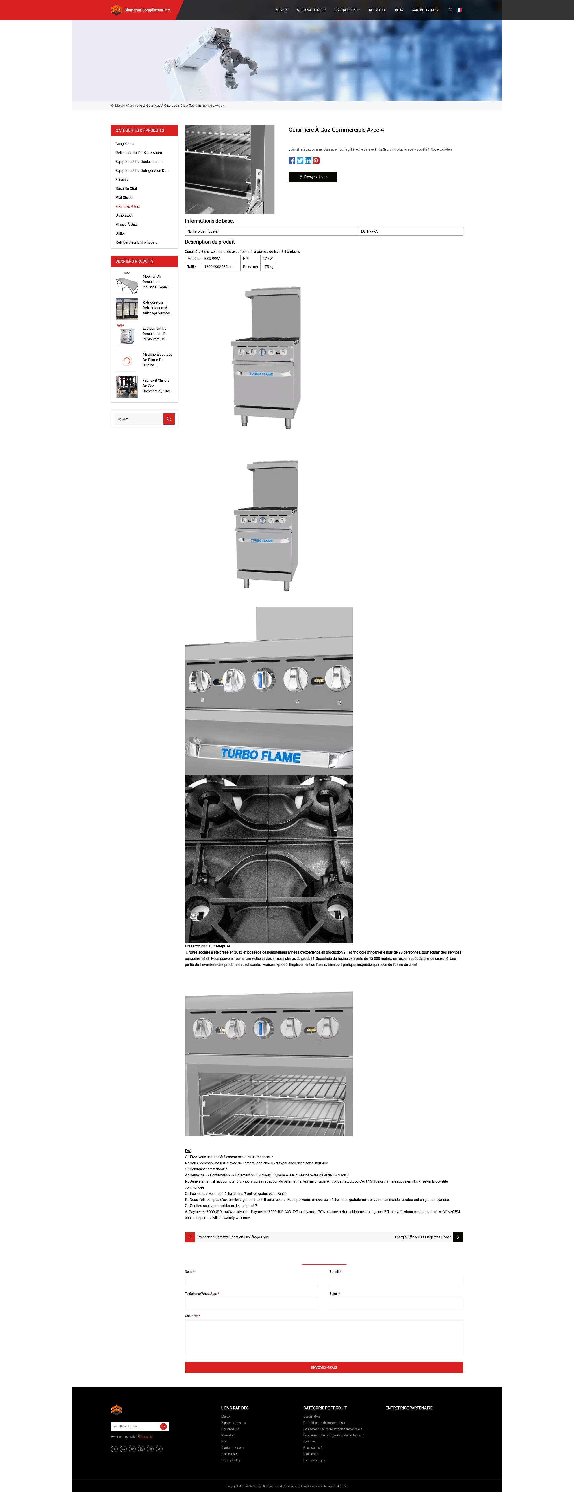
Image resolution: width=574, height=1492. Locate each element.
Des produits (345, 10)
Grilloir (121, 233)
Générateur (124, 215)
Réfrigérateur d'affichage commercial (135, 243)
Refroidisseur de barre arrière (139, 153)
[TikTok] (159, 1449)
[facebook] (114, 1449)
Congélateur (125, 144)
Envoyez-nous (315, 177)
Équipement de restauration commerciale (138, 162)
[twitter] (132, 1449)
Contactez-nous (425, 10)
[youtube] (141, 1449)
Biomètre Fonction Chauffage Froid (241, 1237)
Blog (399, 10)
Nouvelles (377, 10)
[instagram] (150, 1449)
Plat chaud (124, 197)
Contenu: (192, 1316)
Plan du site (229, 1454)
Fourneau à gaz (158, 105)
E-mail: (335, 1272)
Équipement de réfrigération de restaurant (141, 171)
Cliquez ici (146, 1436)
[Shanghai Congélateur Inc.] (133, 1410)
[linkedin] (123, 1449)
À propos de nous (311, 10)
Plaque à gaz (126, 224)
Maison (282, 10)
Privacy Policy (231, 1460)
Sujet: (335, 1293)
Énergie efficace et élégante (417, 1237)
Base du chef (126, 188)
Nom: (190, 1272)
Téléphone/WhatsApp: (202, 1293)
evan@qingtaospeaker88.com (329, 1486)
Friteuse (122, 179)
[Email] (163, 1426)
